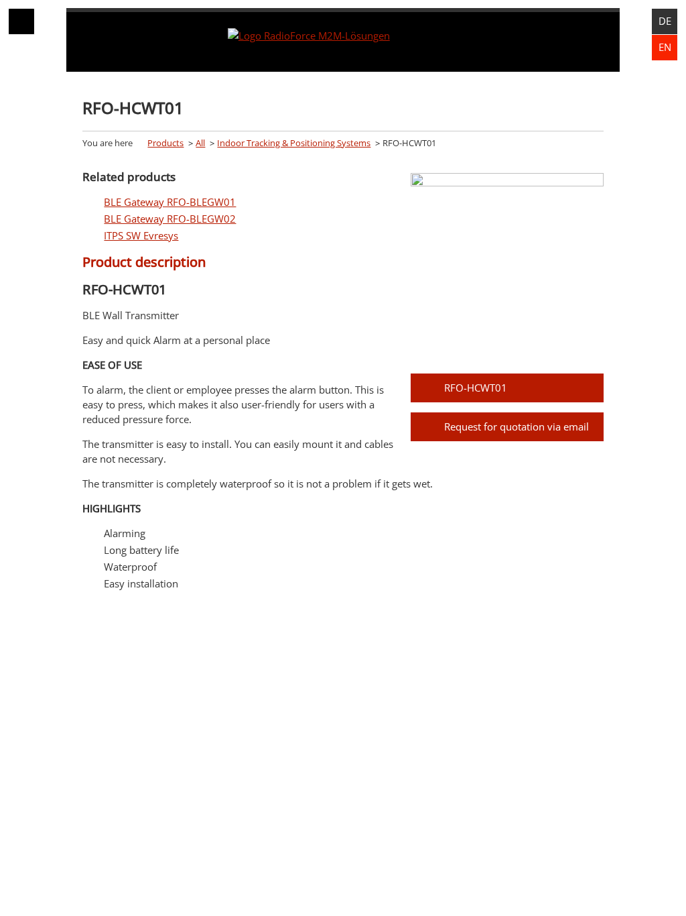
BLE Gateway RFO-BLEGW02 (170, 218)
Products (165, 143)
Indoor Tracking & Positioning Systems (293, 143)
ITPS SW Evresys (141, 235)
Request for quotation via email (516, 426)
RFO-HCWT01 (475, 387)
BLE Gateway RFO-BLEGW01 (170, 202)
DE (665, 20)
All (200, 143)
